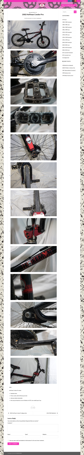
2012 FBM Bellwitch (51, 413)
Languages (64, 1)
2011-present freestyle (67, 52)
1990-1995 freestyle (67, 32)
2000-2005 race (66, 45)
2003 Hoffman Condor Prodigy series (18, 413)
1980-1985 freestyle (67, 22)
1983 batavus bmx (66, 73)
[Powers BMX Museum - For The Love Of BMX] (42, 5)
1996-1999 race (66, 40)
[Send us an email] (73, 1)
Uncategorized (65, 57)
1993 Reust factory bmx (67, 75)
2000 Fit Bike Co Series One (68, 67)
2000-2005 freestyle (33, 12)
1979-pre (64, 19)
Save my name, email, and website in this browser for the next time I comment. (27, 440)
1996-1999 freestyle (67, 37)
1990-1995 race (66, 34)
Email (26, 434)
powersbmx (38, 18)
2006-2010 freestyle (67, 47)
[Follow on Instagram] (71, 1)
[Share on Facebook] (32, 408)
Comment (10, 423)
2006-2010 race (66, 50)
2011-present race (66, 55)
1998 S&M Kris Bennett (67, 65)
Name (9, 434)
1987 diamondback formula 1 (69, 70)
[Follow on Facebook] (69, 1)
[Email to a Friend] (34, 408)
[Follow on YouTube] (75, 1)
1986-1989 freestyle (67, 27)
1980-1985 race (66, 24)
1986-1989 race (66, 29)
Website (44, 434)
